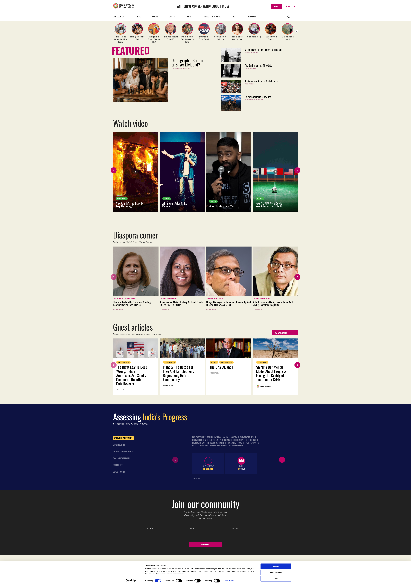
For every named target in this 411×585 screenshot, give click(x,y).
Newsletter (290, 6)
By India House (249, 84)
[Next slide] (297, 170)
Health (234, 17)
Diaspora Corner (129, 298)
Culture (138, 17)
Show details (229, 581)
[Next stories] (296, 31)
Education (172, 17)
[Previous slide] (114, 277)
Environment (252, 17)
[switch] (179, 580)
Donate (276, 6)
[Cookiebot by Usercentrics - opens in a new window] (131, 580)
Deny (276, 579)
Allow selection (276, 572)
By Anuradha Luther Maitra (180, 68)
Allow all (276, 566)
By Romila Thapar (250, 68)
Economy (155, 17)
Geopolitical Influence (212, 17)
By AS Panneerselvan (251, 52)
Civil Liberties (118, 17)
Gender (190, 17)
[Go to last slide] (114, 170)
